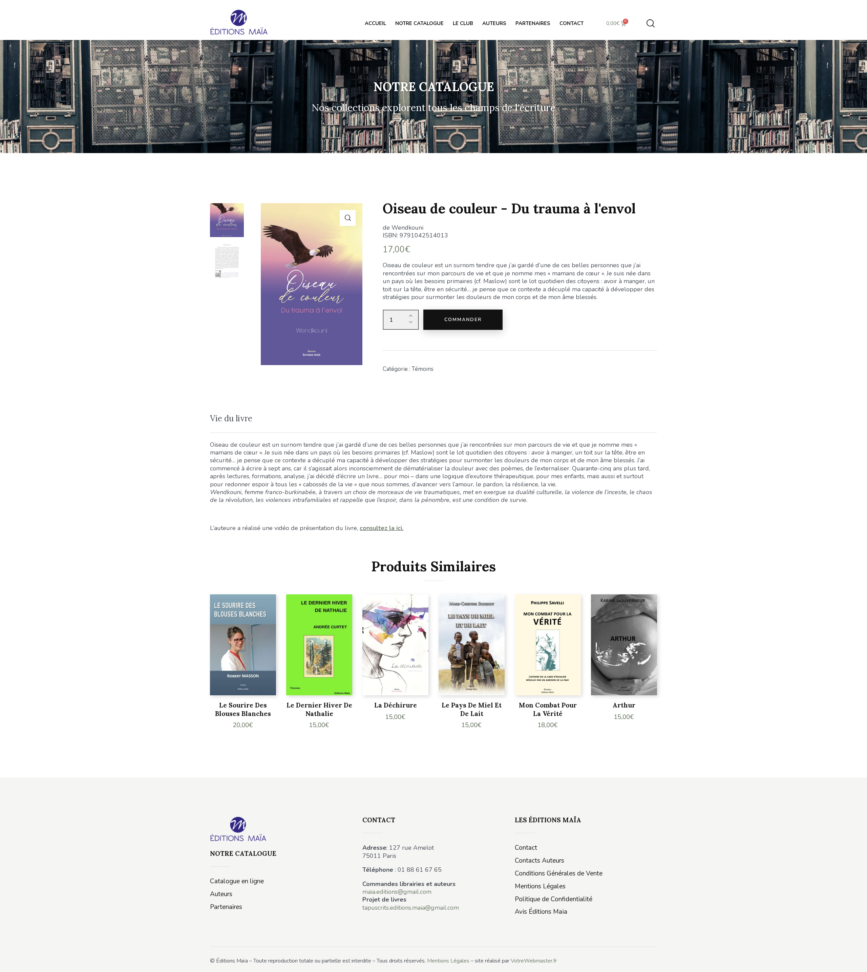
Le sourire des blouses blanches (243, 709)
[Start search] (650, 23)
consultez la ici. (381, 528)
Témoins (422, 369)
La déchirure (395, 705)
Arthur (624, 705)
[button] (348, 218)
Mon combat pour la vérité (548, 709)
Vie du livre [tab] (231, 418)
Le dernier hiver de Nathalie (319, 709)
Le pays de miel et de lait (472, 709)
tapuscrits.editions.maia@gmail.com (410, 908)
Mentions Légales (448, 961)
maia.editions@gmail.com (396, 892)
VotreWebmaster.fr (534, 961)
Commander (463, 319)
